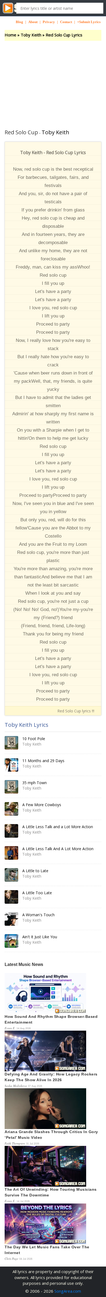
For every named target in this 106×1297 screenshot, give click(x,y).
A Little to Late (35, 870)
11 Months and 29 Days (43, 760)
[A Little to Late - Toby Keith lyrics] (11, 875)
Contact (66, 22)
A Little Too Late (37, 892)
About (33, 22)
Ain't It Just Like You (39, 936)
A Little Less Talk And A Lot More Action (57, 848)
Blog (19, 22)
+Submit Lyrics (89, 22)
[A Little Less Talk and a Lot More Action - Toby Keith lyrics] (11, 831)
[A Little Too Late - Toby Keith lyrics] (11, 897)
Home (10, 35)
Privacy (49, 22)
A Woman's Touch (38, 914)
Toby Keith (31, 35)
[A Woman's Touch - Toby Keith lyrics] (11, 919)
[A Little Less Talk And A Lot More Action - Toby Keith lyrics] (11, 853)
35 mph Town (34, 782)
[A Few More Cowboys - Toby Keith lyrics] (11, 809)
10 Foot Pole (33, 738)
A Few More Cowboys (41, 804)
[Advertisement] (53, 81)
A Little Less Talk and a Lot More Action (57, 826)
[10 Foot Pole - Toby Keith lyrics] (11, 743)
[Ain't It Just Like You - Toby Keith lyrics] (11, 941)
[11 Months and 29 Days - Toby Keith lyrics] (11, 765)
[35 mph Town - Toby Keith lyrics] (11, 787)
